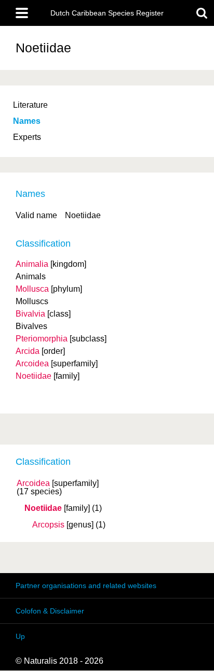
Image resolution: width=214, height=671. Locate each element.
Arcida (27, 351)
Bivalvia (30, 313)
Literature (30, 105)
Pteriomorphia (42, 338)
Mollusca (32, 288)
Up (20, 636)
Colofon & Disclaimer (50, 611)
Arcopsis (48, 525)
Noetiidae (43, 508)
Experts (27, 137)
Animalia (32, 264)
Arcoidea (33, 483)
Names (27, 121)
